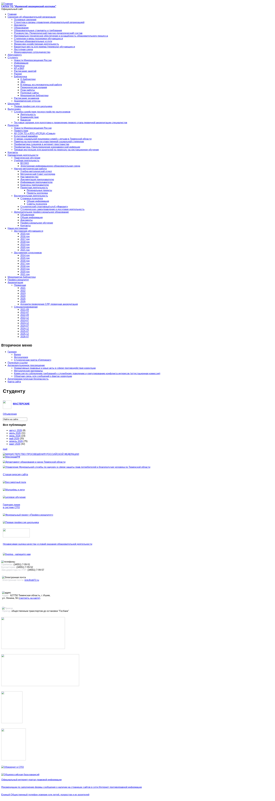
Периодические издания (33, 87)
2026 (22, 301)
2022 (22, 290)
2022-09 (24, 315)
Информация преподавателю (36, 182)
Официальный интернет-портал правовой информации (31, 779)
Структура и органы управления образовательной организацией (49, 22)
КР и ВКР (19, 68)
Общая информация (38, 201)
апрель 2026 (16, 441)
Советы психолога (37, 203)
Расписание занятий (25, 71)
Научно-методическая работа (30, 168)
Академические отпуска (27, 100)
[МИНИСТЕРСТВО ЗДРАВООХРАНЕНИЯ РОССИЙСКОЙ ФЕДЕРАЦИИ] (11, 456)
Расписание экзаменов (26, 98)
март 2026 (14, 444)
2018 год (25, 241)
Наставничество (29, 176)
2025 (22, 298)
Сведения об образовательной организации (32, 16)
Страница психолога (31, 198)
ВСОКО (24, 163)
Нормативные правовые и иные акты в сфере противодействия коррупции (55, 368)
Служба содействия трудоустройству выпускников (42, 111)
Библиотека (20, 76)
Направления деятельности (23, 155)
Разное (18, 73)
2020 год (25, 247)
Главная (12, 14)
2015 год (25, 233)
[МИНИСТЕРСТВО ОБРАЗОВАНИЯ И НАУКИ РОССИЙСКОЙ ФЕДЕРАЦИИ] (41, 454)
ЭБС (22, 81)
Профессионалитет (18, 279)
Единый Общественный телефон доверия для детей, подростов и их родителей (45, 794)
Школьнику (14, 103)
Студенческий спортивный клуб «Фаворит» (44, 206)
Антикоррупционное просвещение (26, 365)
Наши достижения (18, 228)
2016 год (25, 236)
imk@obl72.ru (32, 580)
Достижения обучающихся (28, 231)
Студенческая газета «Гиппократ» (32, 359)
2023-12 (24, 323)
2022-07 (24, 312)
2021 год (25, 250)
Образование (21, 27)
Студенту (13, 57)
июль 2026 (15, 433)
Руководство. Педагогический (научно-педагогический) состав (48, 33)
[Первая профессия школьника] (21, 522)
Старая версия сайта (15, 474)
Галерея (12, 351)
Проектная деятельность (34, 187)
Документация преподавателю (37, 179)
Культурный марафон (26, 136)
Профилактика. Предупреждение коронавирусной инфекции (47, 147)
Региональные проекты (39, 190)
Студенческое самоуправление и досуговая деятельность (52, 209)
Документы (20, 25)
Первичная (20, 285)
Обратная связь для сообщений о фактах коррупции (43, 376)
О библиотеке (28, 79)
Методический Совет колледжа (37, 174)
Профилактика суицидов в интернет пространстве (41, 144)
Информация (21, 63)
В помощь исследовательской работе (41, 84)
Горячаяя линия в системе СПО (11, 506)
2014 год (25, 255)
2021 (22, 287)
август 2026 (15, 430)
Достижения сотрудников (28, 252)
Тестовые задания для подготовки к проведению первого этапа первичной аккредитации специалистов (70, 122)
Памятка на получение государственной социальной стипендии (49, 141)
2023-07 (24, 320)
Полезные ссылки (18, 362)
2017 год (25, 239)
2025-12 (24, 334)
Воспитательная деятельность (31, 195)
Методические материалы (28, 370)
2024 (22, 296)
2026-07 (24, 336)
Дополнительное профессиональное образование (41, 212)
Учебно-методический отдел (36, 171)
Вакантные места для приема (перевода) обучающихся (44, 46)
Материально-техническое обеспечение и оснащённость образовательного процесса (61, 35)
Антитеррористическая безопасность (28, 378)
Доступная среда (23, 49)
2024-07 (24, 325)
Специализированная (26, 306)
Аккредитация (15, 282)
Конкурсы (19, 65)
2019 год (25, 244)
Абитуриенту (15, 54)
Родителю (13, 125)
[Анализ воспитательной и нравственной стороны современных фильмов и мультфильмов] (11, 722)
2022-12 (24, 317)
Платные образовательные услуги (33, 41)
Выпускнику (14, 109)
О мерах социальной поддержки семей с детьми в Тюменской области (53, 138)
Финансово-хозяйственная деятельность (36, 44)
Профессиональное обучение (36, 222)
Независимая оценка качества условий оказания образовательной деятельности (47, 544)
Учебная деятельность (26, 160)
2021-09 (24, 309)
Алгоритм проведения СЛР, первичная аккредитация (49, 304)
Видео (17, 354)
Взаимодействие (29, 117)
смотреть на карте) (29, 598)
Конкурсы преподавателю (34, 184)
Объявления (27, 214)
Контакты (13, 152)
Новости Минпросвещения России (33, 60)
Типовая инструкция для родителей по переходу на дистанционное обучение (56, 149)
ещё (5, 449)
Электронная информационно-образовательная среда (50, 166)
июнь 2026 (15, 435)
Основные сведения (25, 19)
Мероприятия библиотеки (34, 95)
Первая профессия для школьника (33, 106)
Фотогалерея (21, 357)
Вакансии (25, 119)
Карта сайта (14, 381)
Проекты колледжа (37, 193)
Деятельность (28, 114)
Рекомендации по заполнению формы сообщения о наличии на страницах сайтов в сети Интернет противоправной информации (71, 787)
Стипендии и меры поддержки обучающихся (38, 38)
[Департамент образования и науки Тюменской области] (34, 462)
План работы (27, 90)
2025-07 (24, 331)
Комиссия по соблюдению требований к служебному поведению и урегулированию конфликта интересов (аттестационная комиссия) (87, 373)
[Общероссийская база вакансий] (20, 774)
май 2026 (14, 438)
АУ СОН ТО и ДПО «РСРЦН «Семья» (34, 133)
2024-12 (24, 328)
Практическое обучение (27, 157)
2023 (22, 293)
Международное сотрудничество (32, 52)
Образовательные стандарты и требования (38, 30)
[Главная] (7, 3)
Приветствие (21, 130)
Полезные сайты (29, 92)
